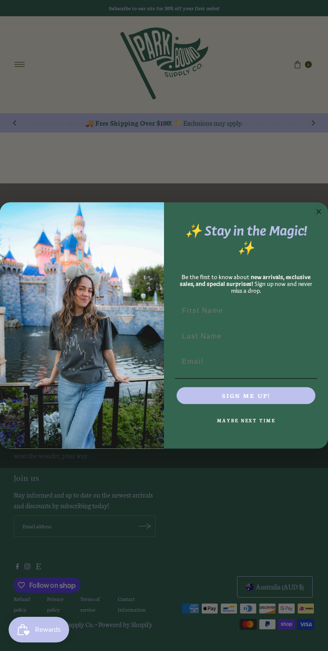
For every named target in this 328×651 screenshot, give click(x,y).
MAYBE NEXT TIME (246, 420)
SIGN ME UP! (246, 395)
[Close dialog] (319, 211)
